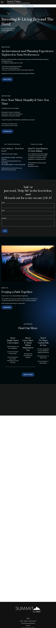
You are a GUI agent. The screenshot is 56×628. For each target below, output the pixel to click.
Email (2, 210)
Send (4, 231)
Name (3, 202)
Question (3, 218)
